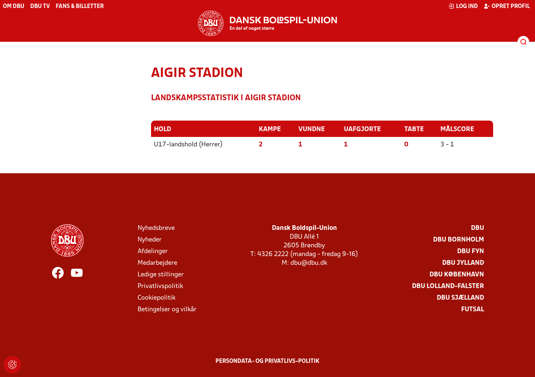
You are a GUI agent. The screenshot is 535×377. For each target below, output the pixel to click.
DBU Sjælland (460, 298)
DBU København (456, 275)
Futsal (472, 310)
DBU (477, 228)
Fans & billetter (80, 6)
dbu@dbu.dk (308, 263)
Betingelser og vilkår (167, 310)
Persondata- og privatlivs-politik (267, 361)
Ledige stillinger (161, 275)
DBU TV (40, 6)
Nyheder (150, 240)
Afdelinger (153, 251)
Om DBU (13, 6)
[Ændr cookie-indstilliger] (12, 364)
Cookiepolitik (156, 298)
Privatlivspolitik (160, 286)
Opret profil (511, 6)
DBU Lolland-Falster (448, 286)
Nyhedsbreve (156, 228)
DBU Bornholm (458, 240)
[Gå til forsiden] (267, 23)
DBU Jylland (463, 263)
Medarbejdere (157, 263)
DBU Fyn (470, 251)
